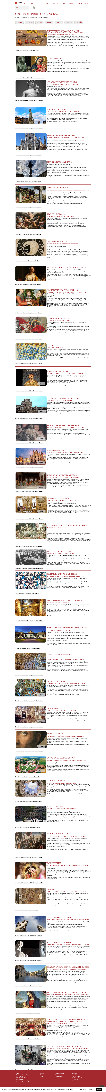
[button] (34, 7)
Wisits (17, 1073)
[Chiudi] (104, 1089)
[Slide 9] (38, 174)
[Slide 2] (25, 174)
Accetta (99, 1089)
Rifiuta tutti (91, 1089)
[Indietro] (17, 141)
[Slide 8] (36, 174)
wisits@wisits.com (20, 1079)
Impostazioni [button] (83, 1089)
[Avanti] (44, 141)
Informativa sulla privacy (67, 1089)
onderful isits (30, 3)
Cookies (74, 1081)
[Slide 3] (27, 174)
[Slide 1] (30, 147)
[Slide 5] (31, 174)
